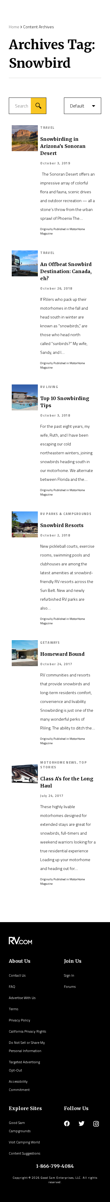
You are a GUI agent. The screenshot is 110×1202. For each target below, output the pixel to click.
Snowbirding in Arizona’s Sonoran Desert (63, 146)
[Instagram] (96, 1124)
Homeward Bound (62, 654)
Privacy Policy (19, 1020)
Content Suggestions (24, 1153)
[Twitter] (81, 1124)
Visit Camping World (24, 1142)
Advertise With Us (22, 997)
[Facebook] (67, 1124)
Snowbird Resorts (62, 525)
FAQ (12, 986)
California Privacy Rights (27, 1031)
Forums (70, 986)
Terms (13, 1009)
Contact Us (17, 975)
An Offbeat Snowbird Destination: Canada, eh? (66, 271)
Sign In (69, 975)
